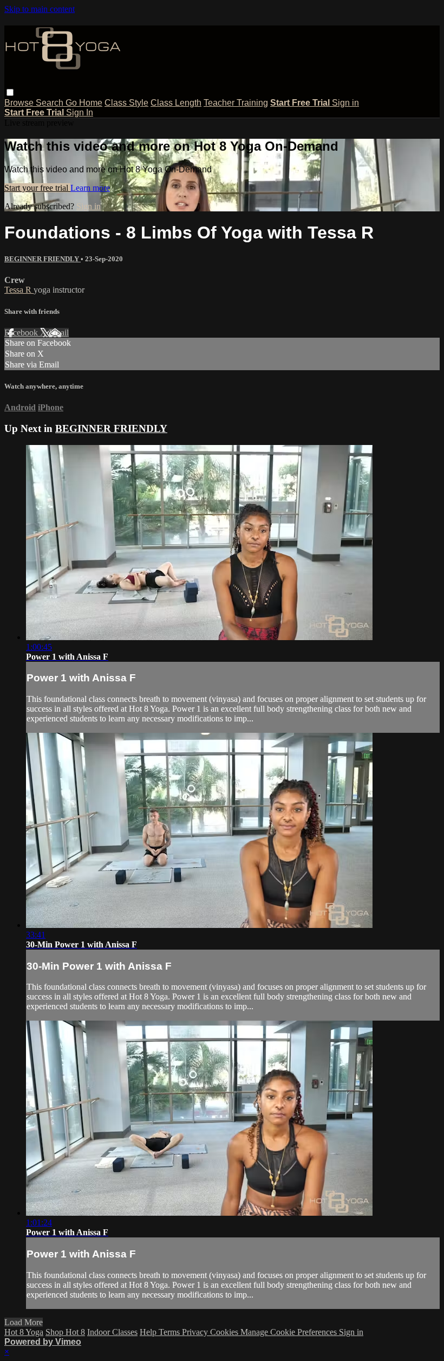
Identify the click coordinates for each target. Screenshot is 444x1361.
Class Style (126, 102)
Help (149, 1332)
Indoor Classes (112, 1332)
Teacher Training (236, 102)
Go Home (84, 102)
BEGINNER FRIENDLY (42, 259)
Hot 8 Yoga (23, 1332)
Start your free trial (37, 187)
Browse (20, 102)
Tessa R (19, 289)
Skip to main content (39, 9)
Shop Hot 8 (65, 1332)
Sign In (79, 112)
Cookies (225, 1332)
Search (51, 102)
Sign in (345, 102)
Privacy (196, 1332)
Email (59, 332)
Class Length (176, 102)
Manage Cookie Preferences (289, 1332)
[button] (10, 92)
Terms (170, 1332)
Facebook (22, 332)
